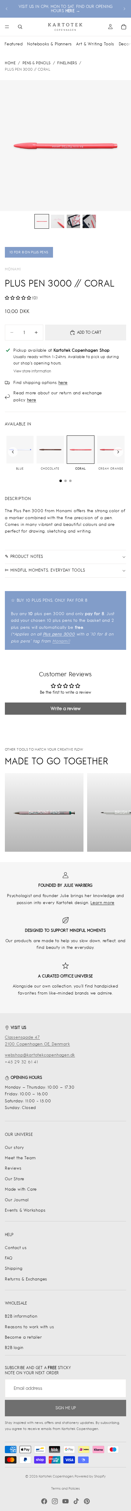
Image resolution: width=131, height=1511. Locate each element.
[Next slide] (124, 9)
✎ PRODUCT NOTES (24, 556)
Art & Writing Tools (95, 44)
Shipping (13, 1268)
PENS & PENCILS (37, 63)
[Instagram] (54, 1501)
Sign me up (65, 1408)
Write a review (65, 708)
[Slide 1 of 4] (41, 221)
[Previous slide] (6, 9)
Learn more (102, 902)
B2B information (21, 1316)
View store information (32, 371)
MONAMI (13, 269)
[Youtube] (65, 1501)
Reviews (13, 1168)
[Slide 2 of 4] (57, 221)
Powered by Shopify (90, 1476)
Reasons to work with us (29, 1327)
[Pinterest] (86, 1501)
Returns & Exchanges (26, 1279)
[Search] (20, 26)
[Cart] (123, 26)
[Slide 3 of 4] (73, 221)
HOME (10, 63)
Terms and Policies (65, 1488)
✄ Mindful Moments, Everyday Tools (45, 570)
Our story (14, 1147)
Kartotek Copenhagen (56, 1476)
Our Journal (17, 1200)
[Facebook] (44, 1501)
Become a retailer (23, 1337)
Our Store (14, 1179)
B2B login (14, 1347)
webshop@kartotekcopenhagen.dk (40, 1055)
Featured (14, 44)
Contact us (16, 1247)
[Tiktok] (76, 1501)
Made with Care (21, 1189)
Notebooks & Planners (49, 44)
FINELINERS (67, 63)
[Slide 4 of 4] (89, 221)
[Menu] (7, 27)
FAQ (8, 1258)
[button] (18, 298)
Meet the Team (20, 1158)
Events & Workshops (25, 1210)
